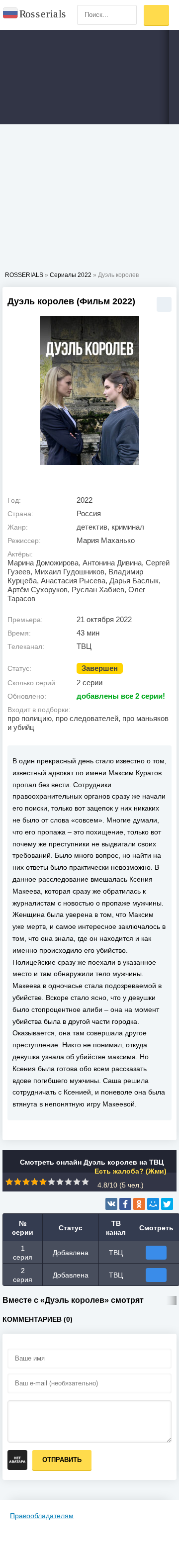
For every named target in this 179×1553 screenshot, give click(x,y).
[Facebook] (125, 1204)
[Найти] (127, 15)
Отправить (62, 1459)
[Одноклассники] (139, 1204)
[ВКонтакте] (111, 1204)
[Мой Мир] (153, 1204)
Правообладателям (42, 1516)
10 (85, 1182)
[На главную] (35, 15)
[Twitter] (167, 1204)
